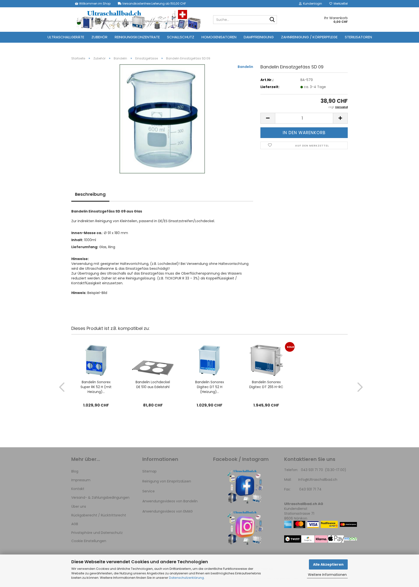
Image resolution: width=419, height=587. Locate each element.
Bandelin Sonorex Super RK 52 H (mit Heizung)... (96, 387)
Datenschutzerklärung (186, 577)
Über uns (78, 506)
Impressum (80, 480)
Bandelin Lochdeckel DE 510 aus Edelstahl (153, 384)
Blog (74, 471)
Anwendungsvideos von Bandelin (170, 501)
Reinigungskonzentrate (137, 37)
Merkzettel (340, 3)
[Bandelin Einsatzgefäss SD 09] (162, 118)
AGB (74, 524)
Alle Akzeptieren (328, 564)
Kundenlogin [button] (312, 3)
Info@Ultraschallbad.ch (317, 479)
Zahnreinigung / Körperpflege (309, 37)
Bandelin (245, 66)
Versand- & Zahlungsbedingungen (100, 497)
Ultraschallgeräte (66, 37)
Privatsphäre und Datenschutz (97, 532)
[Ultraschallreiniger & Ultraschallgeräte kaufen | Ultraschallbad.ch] (138, 20)
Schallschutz (180, 37)
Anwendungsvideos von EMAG (167, 511)
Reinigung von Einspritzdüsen (166, 481)
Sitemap (149, 471)
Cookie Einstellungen (88, 540)
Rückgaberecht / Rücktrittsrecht (98, 515)
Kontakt (77, 488)
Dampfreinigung (259, 37)
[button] (267, 118)
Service (148, 491)
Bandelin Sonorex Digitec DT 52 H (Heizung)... (209, 387)
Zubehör (99, 37)
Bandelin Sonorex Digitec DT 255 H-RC (266, 384)
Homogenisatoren (218, 37)
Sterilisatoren (358, 37)
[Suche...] (272, 20)
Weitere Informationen (327, 574)
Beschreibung (90, 194)
